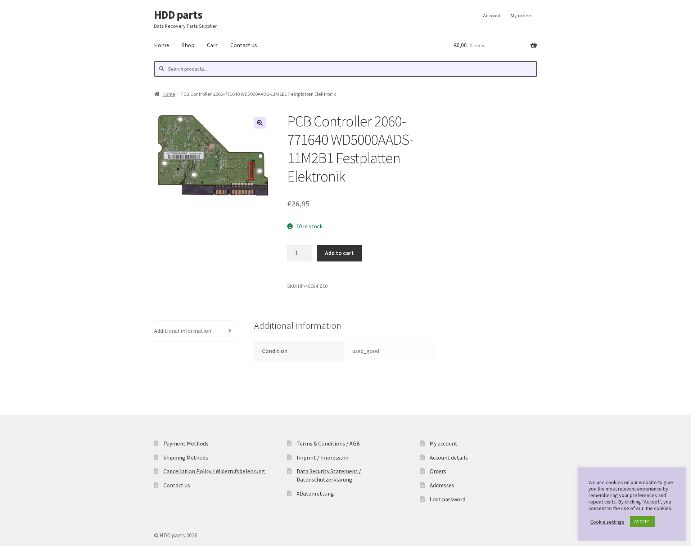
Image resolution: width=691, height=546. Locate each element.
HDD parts (178, 15)
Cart (212, 45)
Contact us (243, 45)
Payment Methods (185, 443)
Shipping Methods (185, 457)
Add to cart (339, 252)
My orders (522, 15)
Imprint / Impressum (322, 457)
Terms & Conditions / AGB (328, 443)
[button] (260, 123)
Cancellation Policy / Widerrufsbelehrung (214, 471)
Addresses (442, 485)
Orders (438, 471)
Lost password (447, 499)
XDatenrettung (315, 493)
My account (443, 443)
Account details (449, 457)
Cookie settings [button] (607, 522)
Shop (188, 45)
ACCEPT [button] (642, 522)
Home (161, 45)
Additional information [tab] (182, 330)
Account (492, 15)
